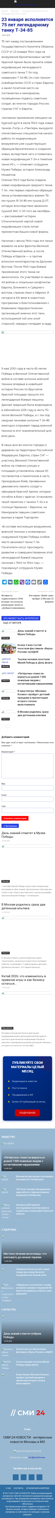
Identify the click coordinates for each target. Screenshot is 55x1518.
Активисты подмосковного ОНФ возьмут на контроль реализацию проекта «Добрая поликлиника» (13, 601)
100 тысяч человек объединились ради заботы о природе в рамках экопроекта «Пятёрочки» (33, 1192)
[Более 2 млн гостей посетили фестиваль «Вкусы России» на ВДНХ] (8, 648)
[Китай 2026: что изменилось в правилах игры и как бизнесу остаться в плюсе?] (27, 1010)
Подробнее (27, 1112)
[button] (51, 4)
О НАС (8, 1488)
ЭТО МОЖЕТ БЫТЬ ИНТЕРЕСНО (20, 618)
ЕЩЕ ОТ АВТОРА (12, 622)
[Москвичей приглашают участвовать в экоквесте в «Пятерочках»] (7, 1179)
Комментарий (8, 752)
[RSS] (24, 1477)
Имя (3, 784)
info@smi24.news (36, 1457)
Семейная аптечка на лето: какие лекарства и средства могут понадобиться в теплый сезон (32, 1272)
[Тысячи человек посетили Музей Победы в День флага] (8, 663)
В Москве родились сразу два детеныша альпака (23, 906)
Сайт (3, 806)
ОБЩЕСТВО (8, 1136)
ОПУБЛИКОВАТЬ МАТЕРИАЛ (37, 1488)
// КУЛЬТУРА (8, 1309)
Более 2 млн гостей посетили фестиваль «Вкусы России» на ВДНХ (35, 648)
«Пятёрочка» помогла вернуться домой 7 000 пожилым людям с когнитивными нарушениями (24, 1161)
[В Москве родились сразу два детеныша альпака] (8, 715)
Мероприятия (7, 1028)
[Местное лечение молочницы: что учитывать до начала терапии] (27, 1249)
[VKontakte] (39, 1477)
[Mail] (16, 1477)
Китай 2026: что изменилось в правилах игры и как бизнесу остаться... (23, 979)
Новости (5, 680)
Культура (5, 638)
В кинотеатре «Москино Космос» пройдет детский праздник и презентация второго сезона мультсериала (34, 697)
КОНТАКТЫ (18, 1488)
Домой (4, 11)
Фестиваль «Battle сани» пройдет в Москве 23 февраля (41, 598)
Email (3, 795)
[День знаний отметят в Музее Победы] (8, 634)
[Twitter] (31, 1477)
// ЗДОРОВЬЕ (8, 1229)
